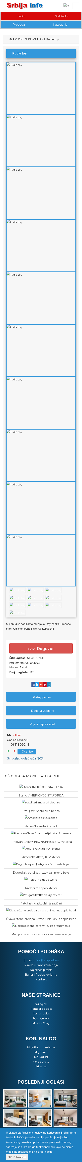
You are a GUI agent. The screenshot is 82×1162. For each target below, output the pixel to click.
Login (21, 16)
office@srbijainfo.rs (46, 960)
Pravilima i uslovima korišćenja (40, 1132)
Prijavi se (41, 1066)
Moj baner (41, 1052)
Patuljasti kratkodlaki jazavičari (41, 903)
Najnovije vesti (41, 1018)
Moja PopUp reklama (41, 1047)
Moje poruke (41, 1061)
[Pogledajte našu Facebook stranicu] (66, 5)
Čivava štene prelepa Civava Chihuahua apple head (41, 919)
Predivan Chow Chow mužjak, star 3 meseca (41, 842)
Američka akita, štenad (41, 826)
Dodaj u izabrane (42, 711)
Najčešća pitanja (41, 970)
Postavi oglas (41, 1013)
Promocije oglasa (41, 1008)
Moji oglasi (41, 1056)
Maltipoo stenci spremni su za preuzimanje (41, 934)
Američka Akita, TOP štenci (41, 857)
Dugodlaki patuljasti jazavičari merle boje (41, 872)
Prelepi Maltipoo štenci (41, 888)
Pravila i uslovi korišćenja (41, 965)
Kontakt (41, 979)
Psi (41, 39)
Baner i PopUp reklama (41, 974)
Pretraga (19, 24)
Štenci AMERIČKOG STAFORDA (41, 795)
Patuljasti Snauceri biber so (41, 811)
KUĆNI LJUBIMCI (25, 39)
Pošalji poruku (42, 697)
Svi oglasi (41, 1003)
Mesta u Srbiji (41, 1023)
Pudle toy (52, 39)
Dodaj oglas (61, 16)
